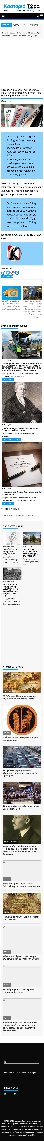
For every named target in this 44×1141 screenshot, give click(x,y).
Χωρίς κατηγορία (7, 276)
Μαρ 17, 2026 (8, 425)
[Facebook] (3, 273)
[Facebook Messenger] (17, 273)
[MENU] (41, 16)
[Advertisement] (22, 61)
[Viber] (12, 273)
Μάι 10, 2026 (9, 546)
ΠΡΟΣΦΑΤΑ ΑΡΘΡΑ (13, 526)
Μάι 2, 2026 (28, 546)
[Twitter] (8, 273)
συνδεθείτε (28, 515)
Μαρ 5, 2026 (7, 489)
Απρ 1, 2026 (7, 360)
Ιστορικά (18, 439)
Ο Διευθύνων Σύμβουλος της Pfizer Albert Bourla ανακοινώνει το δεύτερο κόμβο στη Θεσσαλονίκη (11, 305)
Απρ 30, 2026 (9, 581)
